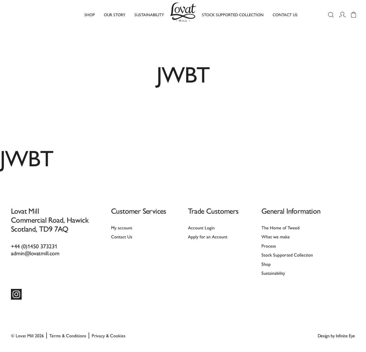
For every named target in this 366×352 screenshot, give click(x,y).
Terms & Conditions (67, 335)
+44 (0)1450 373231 (34, 246)
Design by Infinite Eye (336, 335)
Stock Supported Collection (233, 14)
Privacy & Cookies (108, 335)
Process (268, 246)
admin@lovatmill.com (35, 253)
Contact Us (285, 14)
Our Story (114, 14)
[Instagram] (16, 294)
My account (121, 227)
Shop (89, 14)
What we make (275, 236)
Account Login (201, 227)
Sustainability (149, 14)
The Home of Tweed (280, 227)
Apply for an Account (207, 236)
